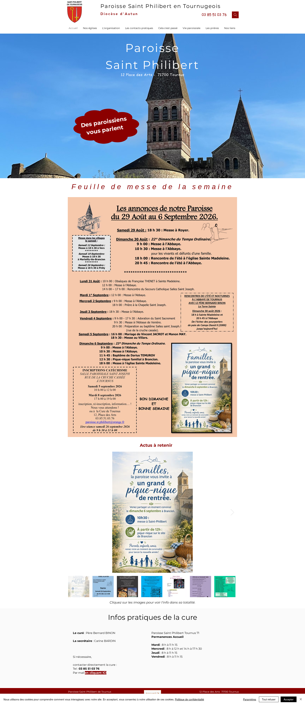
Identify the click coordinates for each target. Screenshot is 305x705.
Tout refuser (269, 699)
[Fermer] (301, 699)
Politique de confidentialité (189, 699)
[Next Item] (232, 512)
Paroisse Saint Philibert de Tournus (89, 691)
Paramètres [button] (249, 699)
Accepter (289, 699)
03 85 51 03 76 (89, 668)
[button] (111, 28)
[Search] (235, 15)
